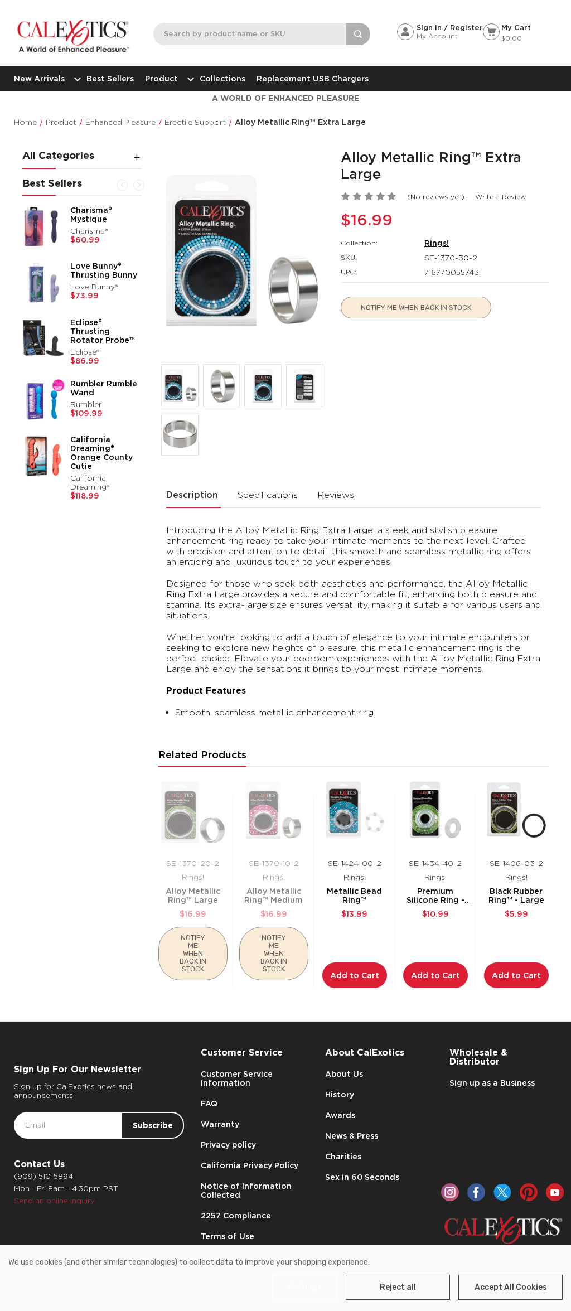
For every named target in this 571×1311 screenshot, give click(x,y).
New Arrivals (39, 78)
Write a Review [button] (500, 196)
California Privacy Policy (249, 1165)
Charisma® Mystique (91, 215)
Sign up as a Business (492, 1082)
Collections (222, 78)
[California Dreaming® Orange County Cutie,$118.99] (43, 456)
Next (138, 185)
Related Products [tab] (202, 755)
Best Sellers (110, 78)
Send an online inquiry (54, 1201)
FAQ (209, 1103)
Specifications (268, 495)
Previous (122, 185)
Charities (343, 1156)
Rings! (436, 243)
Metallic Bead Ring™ (354, 895)
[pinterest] (529, 1192)
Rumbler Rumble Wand (103, 388)
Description (192, 495)
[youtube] (555, 1192)
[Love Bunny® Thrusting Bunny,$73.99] (43, 283)
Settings (305, 1287)
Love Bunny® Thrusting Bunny (103, 270)
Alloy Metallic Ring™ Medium (273, 895)
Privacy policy (228, 1144)
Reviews (335, 495)
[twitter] (502, 1192)
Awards (340, 1115)
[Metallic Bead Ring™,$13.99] (354, 813)
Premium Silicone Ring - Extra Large (435, 895)
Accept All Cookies (511, 1287)
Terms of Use (227, 1236)
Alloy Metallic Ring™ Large (193, 895)
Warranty (220, 1124)
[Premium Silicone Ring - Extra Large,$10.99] (435, 813)
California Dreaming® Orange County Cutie (101, 453)
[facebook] (476, 1192)
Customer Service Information (237, 1078)
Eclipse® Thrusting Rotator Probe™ (102, 331)
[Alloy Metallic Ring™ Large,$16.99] (193, 813)
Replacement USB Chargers (313, 78)
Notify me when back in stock (416, 307)
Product (161, 78)
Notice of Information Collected (246, 1190)
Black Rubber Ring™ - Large (516, 895)
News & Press (351, 1135)
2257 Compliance (236, 1215)
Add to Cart (354, 975)
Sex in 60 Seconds (362, 1177)
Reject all (398, 1287)
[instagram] (450, 1192)
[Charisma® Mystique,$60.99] (43, 227)
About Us (344, 1074)
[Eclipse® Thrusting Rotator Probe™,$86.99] (43, 339)
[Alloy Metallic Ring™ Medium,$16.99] (273, 813)
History (339, 1094)
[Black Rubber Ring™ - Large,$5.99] (516, 813)
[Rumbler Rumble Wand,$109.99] (43, 400)
